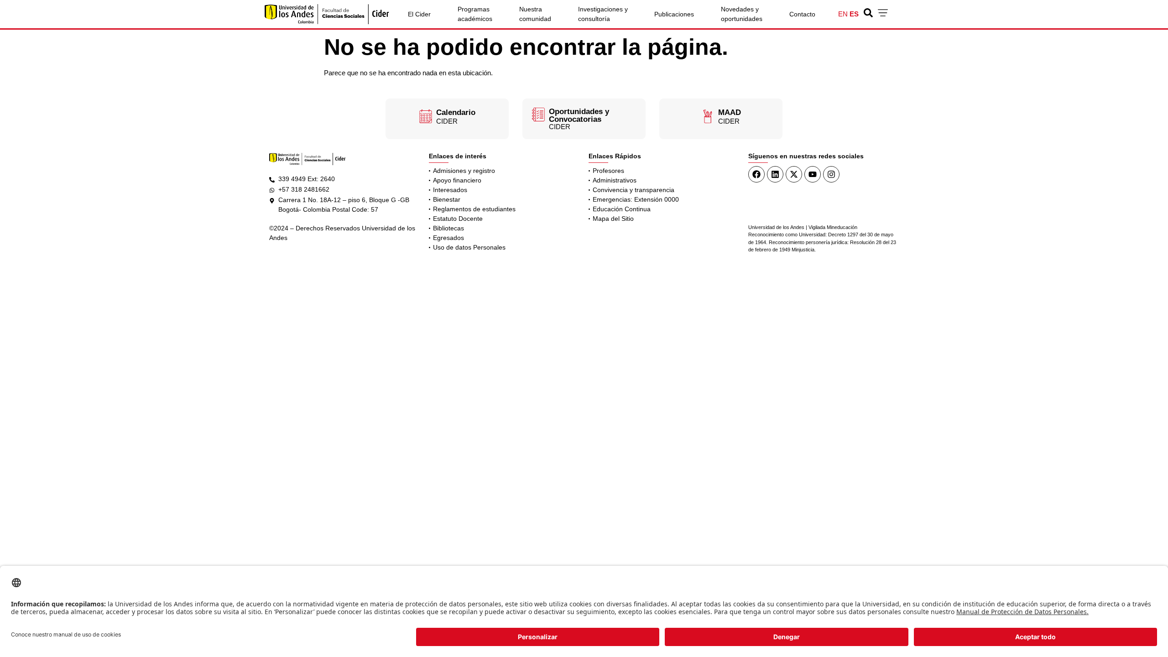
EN (843, 14)
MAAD (729, 112)
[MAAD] (707, 116)
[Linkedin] (775, 174)
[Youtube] (812, 174)
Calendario (455, 112)
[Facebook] (756, 174)
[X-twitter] (794, 174)
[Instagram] (831, 174)
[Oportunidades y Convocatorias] (538, 114)
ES (854, 14)
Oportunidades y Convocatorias (579, 115)
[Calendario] (426, 116)
